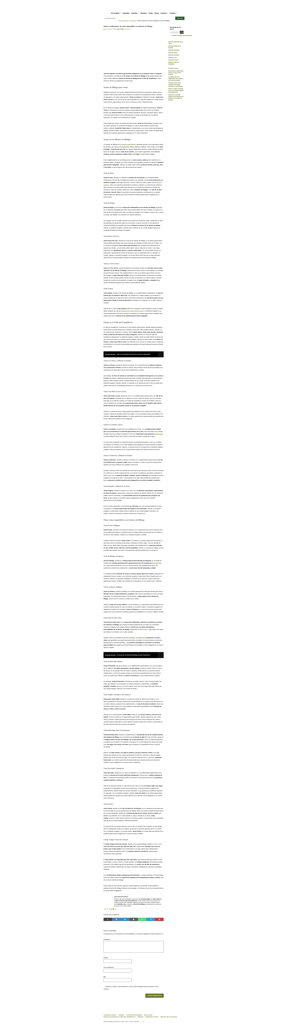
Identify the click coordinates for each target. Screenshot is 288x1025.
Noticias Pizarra (173, 60)
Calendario (126, 13)
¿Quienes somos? (110, 1015)
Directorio (143, 13)
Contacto (173, 13)
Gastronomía (133, 20)
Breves (156, 13)
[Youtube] (113, 909)
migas (143, 637)
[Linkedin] (111, 909)
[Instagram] (105, 909)
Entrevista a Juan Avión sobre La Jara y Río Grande (175, 72)
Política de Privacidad (134, 1015)
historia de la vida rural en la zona (133, 311)
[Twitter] (109, 909)
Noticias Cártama (173, 55)
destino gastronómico (129, 144)
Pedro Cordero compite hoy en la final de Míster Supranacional (176, 90)
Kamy (142, 1021)
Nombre (106, 957)
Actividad (134, 13)
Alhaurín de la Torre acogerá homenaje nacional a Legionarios (175, 84)
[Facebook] (107, 909)
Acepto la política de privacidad (182, 35)
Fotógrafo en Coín (152, 1016)
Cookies (121, 1015)
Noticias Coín (172, 57)
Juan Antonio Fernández (111, 29)
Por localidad (115, 13)
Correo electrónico (109, 967)
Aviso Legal (148, 1015)
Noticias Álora (172, 52)
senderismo (157, 563)
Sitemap (140, 1016)
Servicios (164, 13)
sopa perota (159, 434)
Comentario (107, 939)
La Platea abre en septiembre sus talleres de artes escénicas (175, 78)
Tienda (150, 13)
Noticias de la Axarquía (168, 1016)
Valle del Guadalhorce (124, 20)
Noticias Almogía (173, 50)
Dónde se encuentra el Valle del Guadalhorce (120, 1016)
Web (105, 976)
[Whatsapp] (115, 909)
